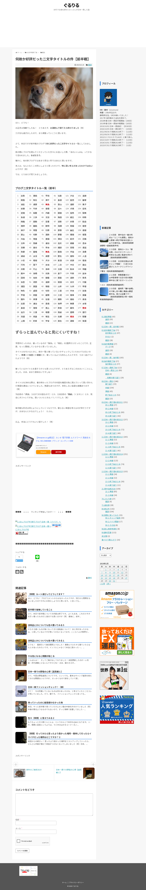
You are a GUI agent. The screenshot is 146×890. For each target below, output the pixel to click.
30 (110, 580)
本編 (107, 387)
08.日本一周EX (107, 381)
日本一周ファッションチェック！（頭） (46, 686)
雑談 (90, 64)
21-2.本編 (109, 495)
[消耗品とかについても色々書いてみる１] (21, 644)
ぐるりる (71, 5)
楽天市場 (58, 452)
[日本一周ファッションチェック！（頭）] (21, 691)
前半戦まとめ (110, 333)
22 (106, 578)
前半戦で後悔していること (40, 609)
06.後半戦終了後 (108, 361)
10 (114, 572)
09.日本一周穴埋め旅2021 (112, 402)
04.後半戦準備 (107, 344)
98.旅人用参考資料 (109, 528)
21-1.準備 (109, 491)
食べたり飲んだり (109, 539)
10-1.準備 (109, 422)
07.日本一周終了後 (109, 367)
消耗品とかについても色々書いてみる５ (46, 625)
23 (110, 578)
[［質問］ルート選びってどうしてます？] (21, 598)
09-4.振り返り (111, 415)
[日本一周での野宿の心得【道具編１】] (21, 675)
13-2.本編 (109, 477)
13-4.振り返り (111, 485)
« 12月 (102, 583)
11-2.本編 (109, 443)
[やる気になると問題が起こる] (21, 660)
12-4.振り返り (111, 467)
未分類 (104, 536)
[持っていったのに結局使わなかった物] (21, 706)
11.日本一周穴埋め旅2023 (112, 436)
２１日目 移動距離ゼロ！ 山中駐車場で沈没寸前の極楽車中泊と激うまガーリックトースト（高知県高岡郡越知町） (116, 279)
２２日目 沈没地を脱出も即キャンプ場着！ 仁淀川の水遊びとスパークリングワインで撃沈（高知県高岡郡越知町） (116, 266)
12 (122, 572)
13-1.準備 (109, 474)
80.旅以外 (106, 508)
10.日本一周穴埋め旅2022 (112, 419)
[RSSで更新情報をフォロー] (21, 572)
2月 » (108, 583)
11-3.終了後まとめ (112, 446)
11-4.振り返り (111, 450)
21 (102, 578)
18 (118, 575)
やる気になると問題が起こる (41, 656)
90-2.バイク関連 (112, 521)
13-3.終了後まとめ (112, 481)
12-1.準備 (109, 456)
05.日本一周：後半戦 (110, 357)
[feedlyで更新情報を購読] (17, 572)
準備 (107, 391)
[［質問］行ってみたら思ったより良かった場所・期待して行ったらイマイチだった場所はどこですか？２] (21, 737)
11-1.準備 (109, 439)
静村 (90, 577)
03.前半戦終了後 (108, 330)
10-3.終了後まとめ (112, 429)
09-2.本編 (109, 408)
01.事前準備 (106, 316)
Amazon (43, 452)
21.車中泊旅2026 (109, 488)
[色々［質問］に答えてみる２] (21, 722)
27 (126, 578)
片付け (108, 336)
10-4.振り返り (111, 433)
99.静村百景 (106, 532)
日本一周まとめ (111, 370)
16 (110, 575)
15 (106, 575)
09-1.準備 (109, 405)
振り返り (109, 384)
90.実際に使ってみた (110, 515)
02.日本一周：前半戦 (110, 326)
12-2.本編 (109, 460)
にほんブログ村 (22, 529)
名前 (17, 819)
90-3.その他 (110, 525)
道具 (107, 319)
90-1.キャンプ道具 (112, 518)
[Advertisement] (73, 31)
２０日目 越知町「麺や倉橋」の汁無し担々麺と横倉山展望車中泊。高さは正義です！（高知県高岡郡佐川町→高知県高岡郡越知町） (117, 294)
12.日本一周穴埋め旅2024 (112, 454)
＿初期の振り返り (112, 377)
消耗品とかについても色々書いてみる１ (46, 640)
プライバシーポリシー (76, 882)
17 (114, 575)
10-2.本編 (109, 426)
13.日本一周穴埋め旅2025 (112, 471)
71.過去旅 (106, 505)
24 (114, 578)
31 (114, 580)
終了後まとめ (110, 395)
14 (102, 575)
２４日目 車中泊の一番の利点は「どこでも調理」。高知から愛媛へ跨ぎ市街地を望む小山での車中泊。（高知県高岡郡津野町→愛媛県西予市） (117, 240)
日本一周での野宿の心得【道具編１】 (45, 671)
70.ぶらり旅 (106, 498)
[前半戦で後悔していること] (21, 613)
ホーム (64, 882)
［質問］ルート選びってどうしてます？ (46, 594)
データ (108, 346)
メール (18, 828)
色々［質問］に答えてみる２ (41, 717)
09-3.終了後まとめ (112, 412)
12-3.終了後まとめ (112, 464)
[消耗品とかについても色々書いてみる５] (21, 629)
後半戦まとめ (110, 364)
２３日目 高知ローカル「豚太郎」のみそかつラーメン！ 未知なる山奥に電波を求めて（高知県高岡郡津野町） (121, 253)
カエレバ (44, 445)
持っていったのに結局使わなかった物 (45, 702)
